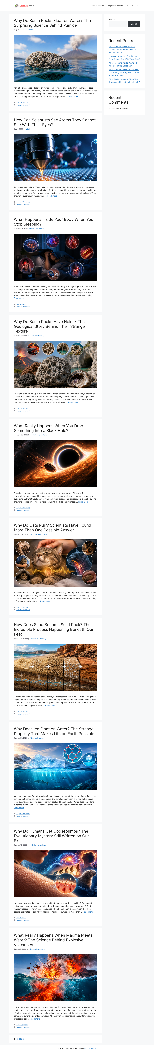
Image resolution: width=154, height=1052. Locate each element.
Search (112, 19)
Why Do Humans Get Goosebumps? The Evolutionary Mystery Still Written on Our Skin (51, 836)
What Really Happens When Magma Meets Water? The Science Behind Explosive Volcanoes (53, 940)
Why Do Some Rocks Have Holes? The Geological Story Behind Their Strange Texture (49, 326)
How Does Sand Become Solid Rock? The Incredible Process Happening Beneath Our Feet (53, 629)
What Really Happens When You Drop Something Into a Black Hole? (48, 428)
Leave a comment (23, 105)
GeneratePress (90, 1048)
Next (22, 1039)
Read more (73, 96)
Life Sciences (132, 6)
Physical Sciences (115, 6)
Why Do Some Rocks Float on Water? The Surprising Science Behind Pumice (52, 23)
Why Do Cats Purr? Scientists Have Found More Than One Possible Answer (52, 527)
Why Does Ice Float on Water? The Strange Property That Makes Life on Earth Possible (54, 731)
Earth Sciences (98, 6)
